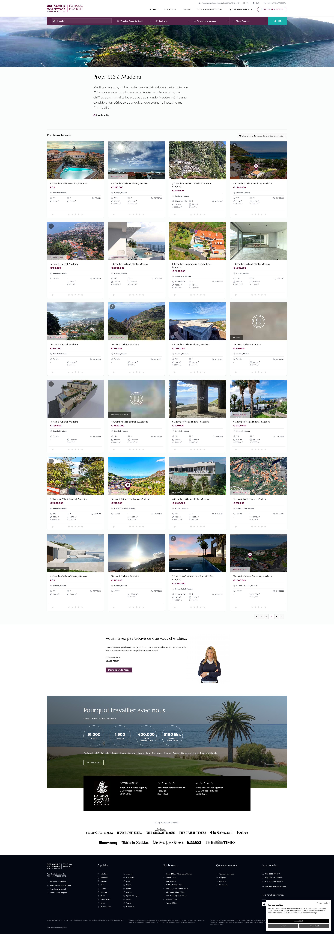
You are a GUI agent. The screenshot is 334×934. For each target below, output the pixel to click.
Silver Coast (105, 899)
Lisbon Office (171, 878)
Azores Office (171, 903)
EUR (256, 3)
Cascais (103, 881)
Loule (128, 888)
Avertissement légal (58, 889)
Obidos (129, 892)
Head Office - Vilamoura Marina (179, 874)
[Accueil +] (65, 8)
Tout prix (163, 21)
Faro (102, 885)
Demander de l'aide (119, 670)
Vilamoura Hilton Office (175, 892)
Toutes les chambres (206, 21)
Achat (154, 9)
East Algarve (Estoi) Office (176, 896)
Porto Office (171, 881)
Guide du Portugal (209, 9)
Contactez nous (272, 9)
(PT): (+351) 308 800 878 (274, 881)
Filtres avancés (242, 21)
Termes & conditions (58, 882)
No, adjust (314, 926)
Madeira (104, 892)
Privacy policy (323, 903)
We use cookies (275, 905)
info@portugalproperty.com (276, 886)
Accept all (298, 921)
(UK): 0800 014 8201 (272, 874)
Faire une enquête (91, 175)
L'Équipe (222, 878)
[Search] (277, 20)
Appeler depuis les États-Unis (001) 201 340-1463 (220, 3)
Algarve (129, 874)
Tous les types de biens (131, 21)
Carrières (222, 881)
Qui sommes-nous (240, 9)
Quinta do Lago (132, 896)
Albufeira (104, 874)
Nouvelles (223, 885)
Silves (128, 899)
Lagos (128, 885)
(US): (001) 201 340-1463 (274, 878)
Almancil (104, 878)
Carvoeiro (130, 878)
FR (248, 3)
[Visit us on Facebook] (264, 904)
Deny (283, 926)
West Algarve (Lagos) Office (177, 888)
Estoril (128, 881)
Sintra (103, 903)
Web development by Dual (57, 928)
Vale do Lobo (106, 907)
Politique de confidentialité (60, 885)
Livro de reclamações (58, 893)
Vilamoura (130, 907)
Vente (186, 9)
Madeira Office (171, 899)
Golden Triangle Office (174, 885)
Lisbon (103, 888)
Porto (103, 896)
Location (170, 9)
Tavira (128, 903)
